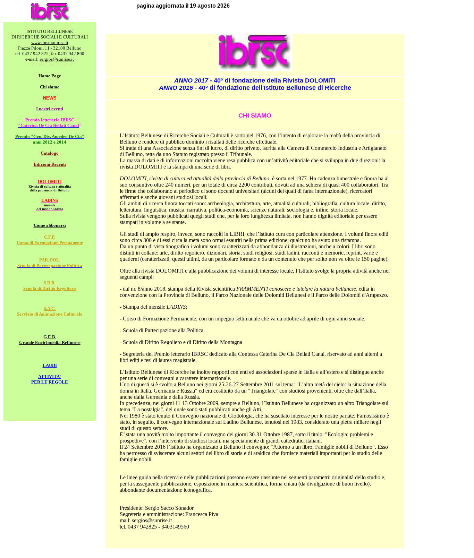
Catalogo (50, 153)
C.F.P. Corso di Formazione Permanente (50, 239)
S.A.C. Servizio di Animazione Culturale (49, 311)
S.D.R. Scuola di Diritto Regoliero (49, 285)
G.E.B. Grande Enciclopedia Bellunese (50, 339)
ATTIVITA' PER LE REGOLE (49, 379)
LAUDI (50, 365)
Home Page (50, 75)
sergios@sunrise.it (57, 59)
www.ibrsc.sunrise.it (49, 42)
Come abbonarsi (50, 225)
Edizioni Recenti (50, 164)
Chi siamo (50, 86)
